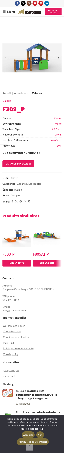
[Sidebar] (4, 140)
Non (40, 435)
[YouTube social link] (34, 3)
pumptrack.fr (10, 375)
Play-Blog (8, 342)
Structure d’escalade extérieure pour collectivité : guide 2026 (38, 414)
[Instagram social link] (29, 3)
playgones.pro (11, 370)
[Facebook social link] (17, 3)
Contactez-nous (53, 11)
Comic (58, 117)
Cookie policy (10, 354)
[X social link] (23, 3)
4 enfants (56, 140)
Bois (59, 145)
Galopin (6, 100)
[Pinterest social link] (40, 3)
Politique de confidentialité (18, 348)
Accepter (28, 435)
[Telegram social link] (29, 201)
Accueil (6, 93)
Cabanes (37, 93)
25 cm (58, 134)
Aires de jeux (21, 93)
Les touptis (34, 183)
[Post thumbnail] (7, 397)
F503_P (8, 254)
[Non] (29, 447)
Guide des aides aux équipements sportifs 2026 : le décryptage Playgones (36, 394)
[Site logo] (29, 11)
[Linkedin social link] (46, 3)
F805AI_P (41, 254)
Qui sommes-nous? (14, 325)
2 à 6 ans (57, 129)
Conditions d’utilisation (16, 336)
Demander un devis (17, 163)
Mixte (58, 123)
